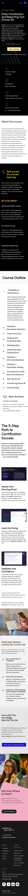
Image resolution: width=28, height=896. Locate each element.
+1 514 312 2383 (6, 835)
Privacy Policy (6, 893)
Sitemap (14, 893)
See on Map (8, 879)
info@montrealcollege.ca (9, 837)
